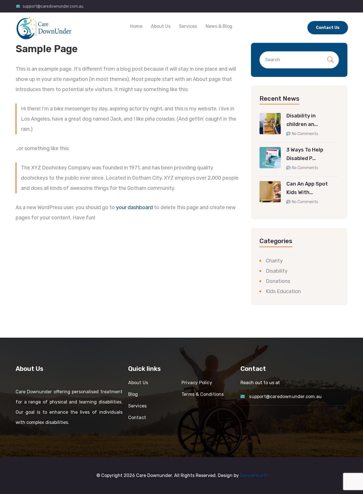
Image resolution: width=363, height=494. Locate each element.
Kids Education (283, 291)
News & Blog (219, 26)
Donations (278, 281)
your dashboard (134, 207)
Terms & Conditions (203, 394)
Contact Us (327, 27)
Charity (274, 261)
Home (136, 26)
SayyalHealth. (254, 475)
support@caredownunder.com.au (53, 6)
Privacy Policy (197, 382)
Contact (137, 417)
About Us (160, 26)
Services (188, 26)
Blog (133, 394)
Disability (277, 271)
